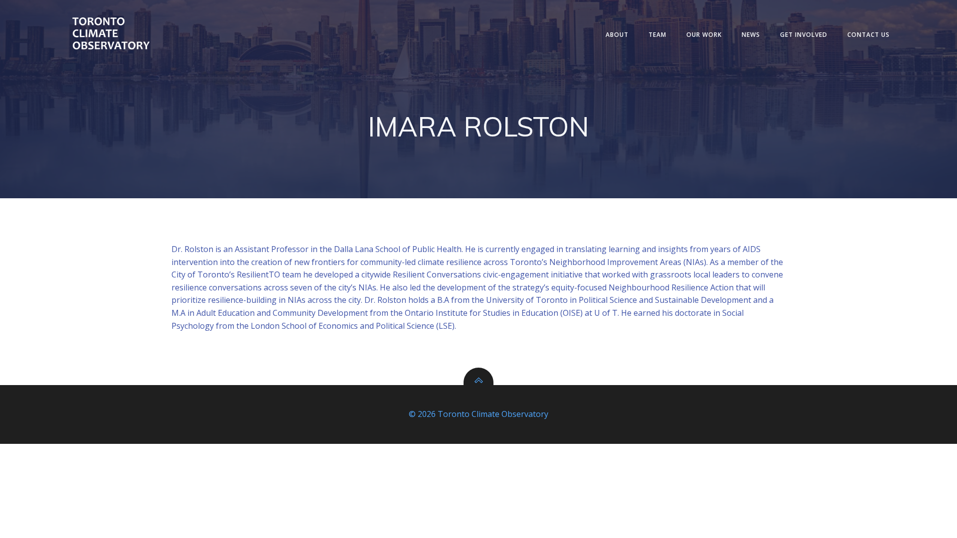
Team (657, 34)
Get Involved (803, 34)
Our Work (704, 34)
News (751, 34)
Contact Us (868, 34)
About (617, 34)
